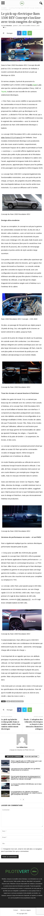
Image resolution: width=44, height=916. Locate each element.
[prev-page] (21, 799)
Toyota (3, 91)
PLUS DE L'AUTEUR (31, 756)
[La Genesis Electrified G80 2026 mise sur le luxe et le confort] (5, 786)
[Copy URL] (35, 33)
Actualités (4, 8)
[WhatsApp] (29, 33)
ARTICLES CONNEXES (14, 756)
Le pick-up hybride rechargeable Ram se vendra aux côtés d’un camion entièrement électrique (10, 724)
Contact (15, 910)
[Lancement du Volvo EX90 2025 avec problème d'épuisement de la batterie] (5, 771)
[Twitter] (24, 33)
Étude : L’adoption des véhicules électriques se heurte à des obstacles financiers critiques (33, 724)
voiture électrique (17, 701)
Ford (34, 85)
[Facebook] (19, 33)
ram (8, 701)
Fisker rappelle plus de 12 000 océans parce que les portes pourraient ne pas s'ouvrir (26, 761)
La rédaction (7, 25)
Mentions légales (26, 910)
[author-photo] (22, 739)
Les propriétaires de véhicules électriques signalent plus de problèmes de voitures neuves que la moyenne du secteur (26, 793)
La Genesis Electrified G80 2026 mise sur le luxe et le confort (26, 784)
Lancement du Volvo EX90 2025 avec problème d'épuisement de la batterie (25, 769)
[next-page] (23, 799)
